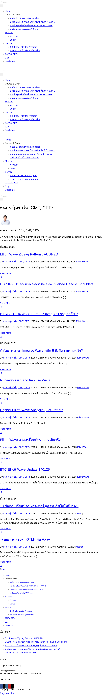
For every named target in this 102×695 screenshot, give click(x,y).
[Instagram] (6, 686)
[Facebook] (1, 686)
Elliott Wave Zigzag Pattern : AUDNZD (29, 254)
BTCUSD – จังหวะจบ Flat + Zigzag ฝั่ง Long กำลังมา (39, 314)
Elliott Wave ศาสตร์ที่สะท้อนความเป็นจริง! (31, 440)
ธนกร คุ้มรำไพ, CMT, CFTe (16, 261)
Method (79, 547)
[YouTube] (9, 686)
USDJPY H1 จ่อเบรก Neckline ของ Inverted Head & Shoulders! (47, 284)
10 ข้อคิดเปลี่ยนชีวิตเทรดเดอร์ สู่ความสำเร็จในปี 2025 (39, 506)
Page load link (7, 693)
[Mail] (12, 686)
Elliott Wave (82, 261)
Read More (5, 273)
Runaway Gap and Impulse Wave (25, 380)
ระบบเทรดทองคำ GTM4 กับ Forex (25, 539)
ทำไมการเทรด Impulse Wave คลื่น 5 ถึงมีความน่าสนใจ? (41, 350)
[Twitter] (4, 686)
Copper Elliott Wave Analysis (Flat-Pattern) (32, 410)
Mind (79, 513)
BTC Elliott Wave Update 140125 (25, 469)
